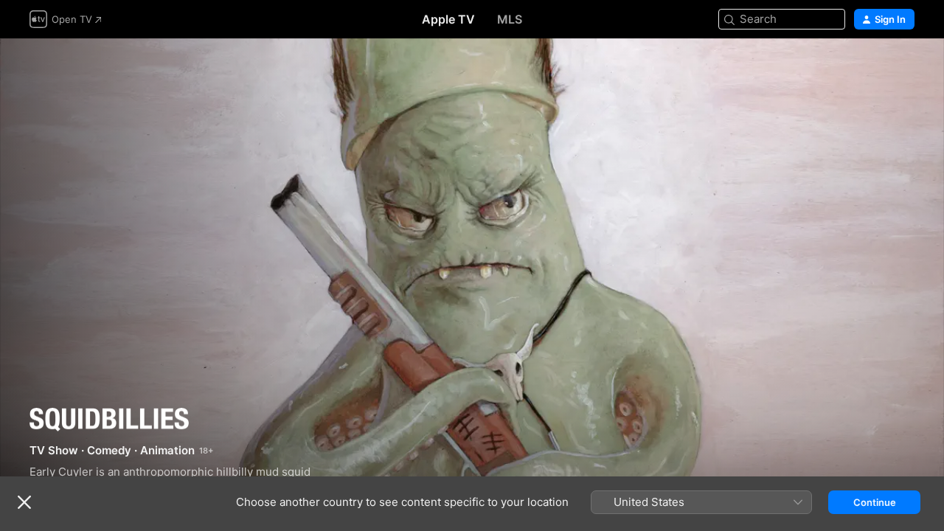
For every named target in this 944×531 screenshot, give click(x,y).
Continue (874, 502)
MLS (509, 19)
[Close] (24, 502)
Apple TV (448, 19)
